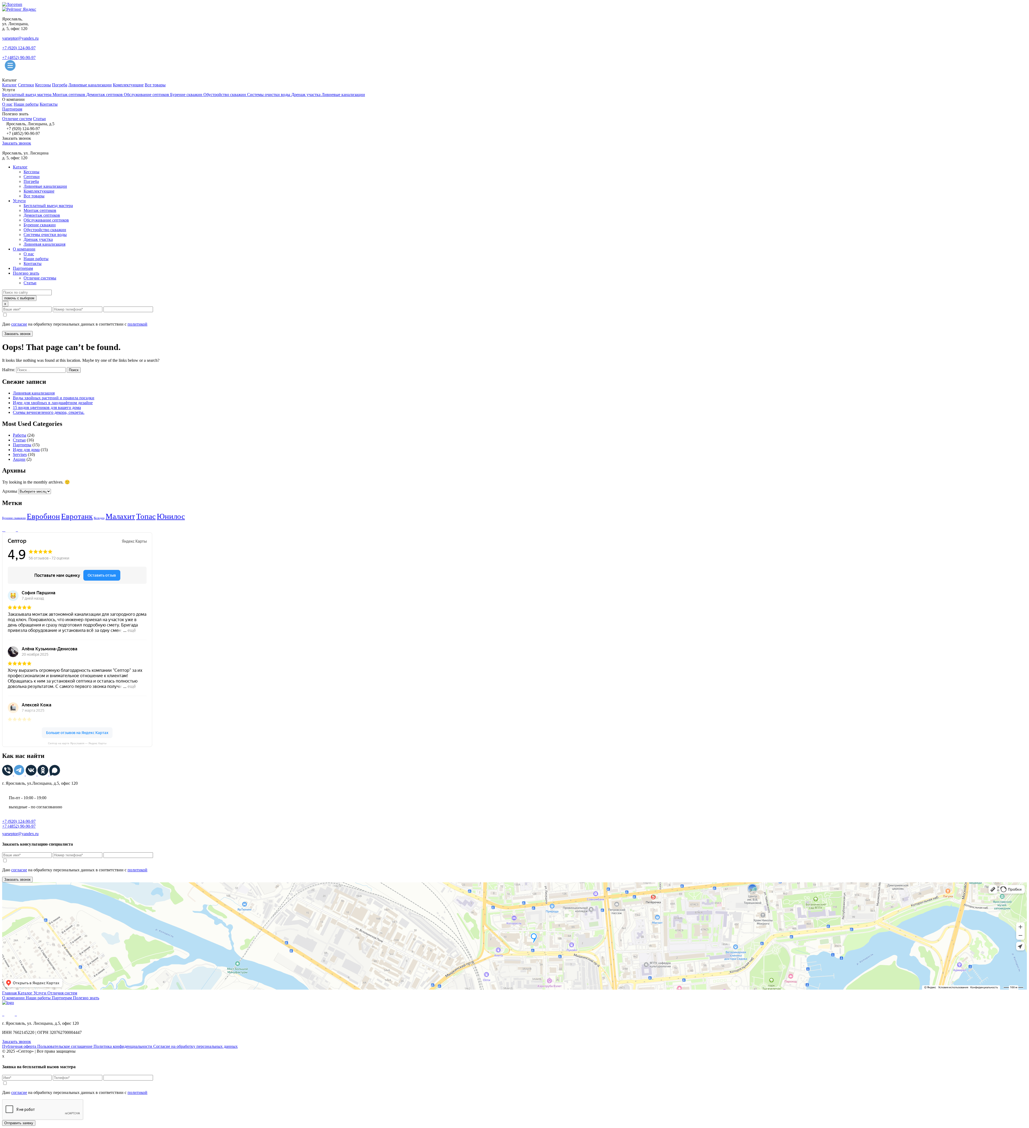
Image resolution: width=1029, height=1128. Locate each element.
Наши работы (26, 104)
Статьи (39, 118)
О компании (24, 249)
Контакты (49, 104)
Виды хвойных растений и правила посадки (53, 398)
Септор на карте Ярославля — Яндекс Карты (77, 743)
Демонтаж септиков (105, 94)
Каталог (9, 85)
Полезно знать (26, 273)
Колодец (99, 518)
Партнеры (22, 445)
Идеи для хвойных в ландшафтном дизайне (53, 402)
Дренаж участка (306, 94)
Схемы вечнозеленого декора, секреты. (48, 412)
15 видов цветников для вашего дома (47, 407)
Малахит (120, 516)
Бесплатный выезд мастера (27, 94)
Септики (26, 85)
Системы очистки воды (269, 94)
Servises (20, 454)
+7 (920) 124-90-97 (19, 48)
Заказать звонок (16, 143)
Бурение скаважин (14, 518)
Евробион (43, 516)
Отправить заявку (18, 1123)
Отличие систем (17, 118)
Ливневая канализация (44, 244)
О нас (7, 104)
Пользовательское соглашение (65, 1046)
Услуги (19, 200)
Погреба (59, 85)
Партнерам (12, 109)
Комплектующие (128, 85)
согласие (19, 324)
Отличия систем (62, 993)
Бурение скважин (186, 94)
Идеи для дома (26, 449)
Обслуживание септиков (147, 94)
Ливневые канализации (90, 85)
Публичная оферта (19, 1046)
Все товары (155, 85)
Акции (19, 459)
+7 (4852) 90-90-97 (19, 57)
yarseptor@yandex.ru (20, 38)
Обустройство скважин (225, 94)
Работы (19, 435)
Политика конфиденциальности (123, 1046)
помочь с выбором (19, 298)
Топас (146, 516)
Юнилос (171, 516)
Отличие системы (40, 278)
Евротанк (77, 516)
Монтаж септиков (69, 94)
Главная (10, 993)
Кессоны (43, 85)
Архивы (9, 491)
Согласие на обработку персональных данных (195, 1046)
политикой (137, 324)
